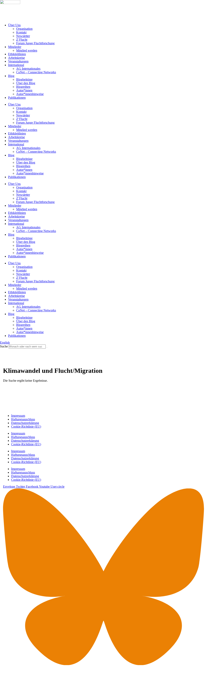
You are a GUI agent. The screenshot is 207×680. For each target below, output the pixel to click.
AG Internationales (28, 68)
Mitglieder (14, 47)
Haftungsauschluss (23, 419)
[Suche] (46, 347)
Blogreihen (23, 86)
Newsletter (23, 36)
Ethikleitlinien (17, 54)
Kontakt (21, 32)
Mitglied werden (26, 50)
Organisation (24, 28)
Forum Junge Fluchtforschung (35, 43)
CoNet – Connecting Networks (36, 72)
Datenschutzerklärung (25, 423)
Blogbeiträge (24, 79)
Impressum (18, 415)
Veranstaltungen (18, 61)
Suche (4, 346)
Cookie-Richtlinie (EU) (26, 426)
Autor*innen (24, 90)
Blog (11, 76)
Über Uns (14, 25)
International (16, 65)
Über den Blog (25, 83)
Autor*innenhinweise (30, 94)
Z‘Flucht (21, 39)
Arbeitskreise (16, 57)
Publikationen (17, 97)
